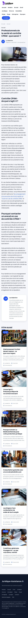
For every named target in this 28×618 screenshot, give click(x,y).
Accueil (4, 7)
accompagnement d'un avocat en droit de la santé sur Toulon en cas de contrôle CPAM (13, 196)
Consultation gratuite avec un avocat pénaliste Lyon (13, 471)
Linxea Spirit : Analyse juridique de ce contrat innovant (10, 391)
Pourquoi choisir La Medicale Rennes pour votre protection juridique (12, 432)
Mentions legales (6, 597)
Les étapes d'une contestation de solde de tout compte (11, 510)
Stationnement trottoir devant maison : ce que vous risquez (11, 351)
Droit (21, 7)
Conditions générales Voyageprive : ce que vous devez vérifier (11, 550)
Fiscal (8, 14)
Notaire (10, 7)
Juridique (4, 11)
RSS (13, 597)
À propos (22, 14)
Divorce (11, 11)
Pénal (3, 14)
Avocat (16, 7)
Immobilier (19, 11)
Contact (5, 18)
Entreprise (15, 14)
